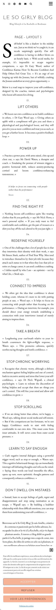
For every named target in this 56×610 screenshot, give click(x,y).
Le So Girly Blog (28, 17)
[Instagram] (9, 3)
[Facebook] (20, 3)
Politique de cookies (26, 606)
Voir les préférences (28, 598)
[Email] (25, 3)
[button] (52, 3)
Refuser (28, 590)
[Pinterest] (14, 3)
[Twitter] (4, 3)
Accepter (28, 581)
